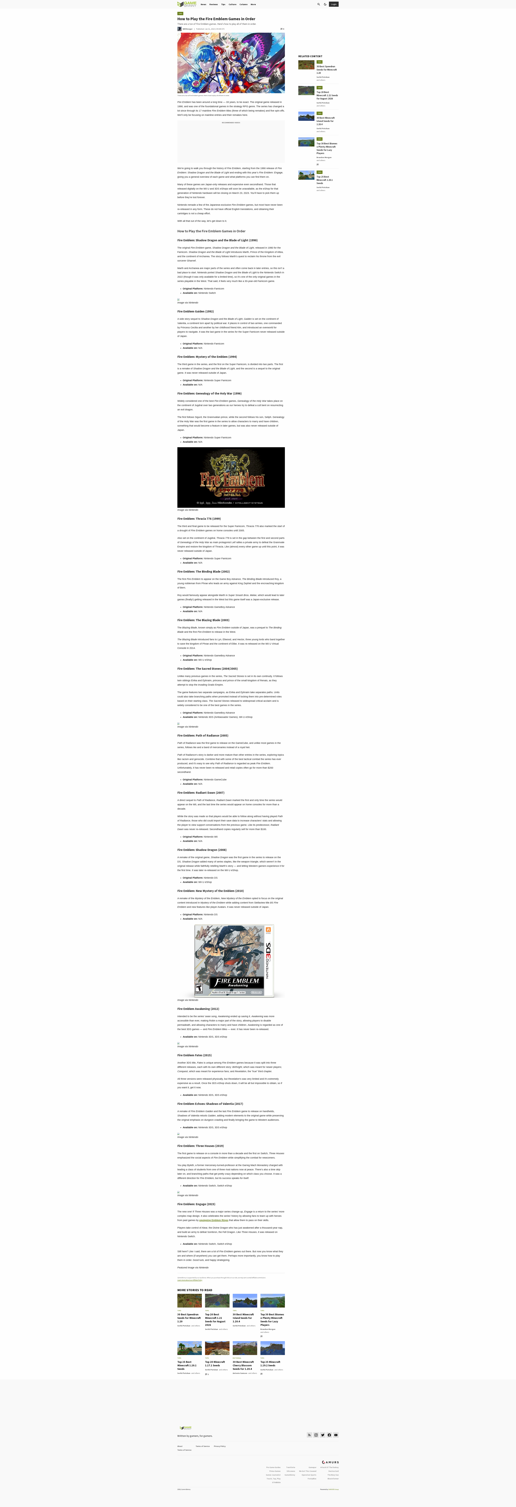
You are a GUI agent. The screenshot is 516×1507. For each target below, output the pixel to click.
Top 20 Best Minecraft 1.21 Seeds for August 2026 (215, 1319)
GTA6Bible (276, 1482)
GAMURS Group (333, 1489)
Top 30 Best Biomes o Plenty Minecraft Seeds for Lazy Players (272, 1319)
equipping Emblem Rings (213, 1220)
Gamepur (312, 1467)
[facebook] (329, 1435)
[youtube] (336, 1435)
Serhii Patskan (183, 1325)
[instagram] (316, 1435)
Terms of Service (203, 1446)
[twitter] (322, 1435)
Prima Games (275, 1471)
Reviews (213, 4)
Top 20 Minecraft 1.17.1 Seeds (215, 1363)
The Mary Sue (333, 1475)
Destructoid (334, 1471)
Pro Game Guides (273, 1467)
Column (244, 4)
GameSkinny (290, 1475)
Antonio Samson (240, 1373)
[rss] (309, 1435)
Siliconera (291, 1471)
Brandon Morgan (267, 1329)
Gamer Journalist (273, 1475)
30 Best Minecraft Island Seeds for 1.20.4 (243, 1318)
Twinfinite (290, 1467)
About (179, 1446)
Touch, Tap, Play (274, 1478)
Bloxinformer (333, 1478)
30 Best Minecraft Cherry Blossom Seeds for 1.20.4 (243, 1365)
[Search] (318, 4)
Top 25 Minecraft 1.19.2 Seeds (270, 1363)
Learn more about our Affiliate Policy (189, 1280)
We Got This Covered (307, 1471)
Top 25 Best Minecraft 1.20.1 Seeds (187, 1365)
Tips (223, 4)
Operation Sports (309, 1475)
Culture (232, 4)
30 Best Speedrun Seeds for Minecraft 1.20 (189, 1318)
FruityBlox (312, 1478)
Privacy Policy (220, 1446)
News (203, 4)
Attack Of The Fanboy (329, 1467)
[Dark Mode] (325, 4)
